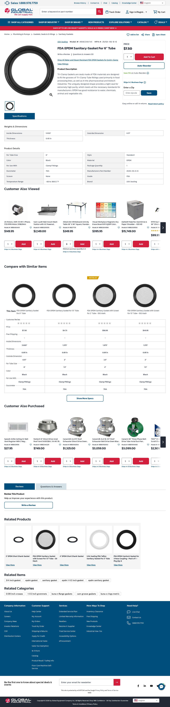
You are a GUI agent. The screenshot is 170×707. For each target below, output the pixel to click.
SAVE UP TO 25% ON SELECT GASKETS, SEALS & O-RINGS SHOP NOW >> (85, 28)
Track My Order (38, 626)
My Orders (36, 621)
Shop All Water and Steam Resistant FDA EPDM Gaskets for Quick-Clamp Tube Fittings (88, 62)
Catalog (115, 3)
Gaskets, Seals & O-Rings (44, 34)
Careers (7, 616)
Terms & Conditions (80, 704)
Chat (105, 3)
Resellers (62, 621)
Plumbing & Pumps (21, 34)
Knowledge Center (129, 3)
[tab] (19, 116)
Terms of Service (112, 690)
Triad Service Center (67, 631)
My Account (36, 616)
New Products (92, 621)
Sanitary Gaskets (66, 34)
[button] (152, 3)
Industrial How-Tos (94, 631)
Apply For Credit (38, 636)
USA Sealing (63, 41)
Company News (10, 621)
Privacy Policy (99, 690)
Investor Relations (11, 626)
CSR (5, 631)
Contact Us (94, 3)
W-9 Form (36, 650)
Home (7, 34)
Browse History (80, 3)
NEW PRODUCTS (96, 22)
